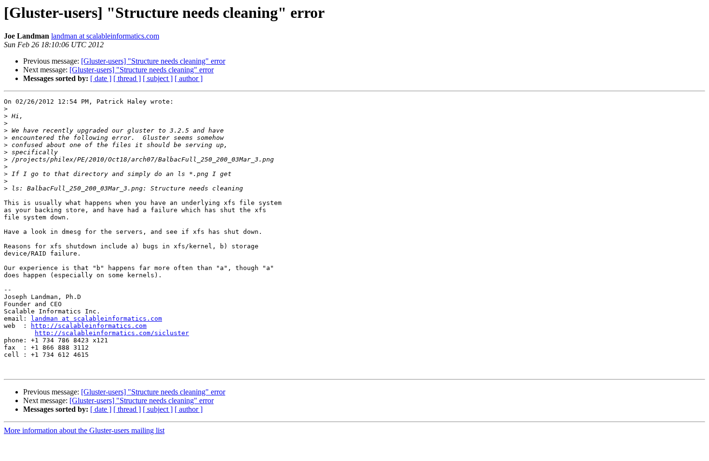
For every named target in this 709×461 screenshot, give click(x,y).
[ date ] (100, 78)
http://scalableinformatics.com (89, 325)
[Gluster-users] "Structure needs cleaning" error (153, 61)
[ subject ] (158, 78)
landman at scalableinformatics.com (105, 36)
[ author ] (189, 78)
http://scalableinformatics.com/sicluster (112, 333)
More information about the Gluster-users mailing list (84, 430)
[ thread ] (127, 78)
